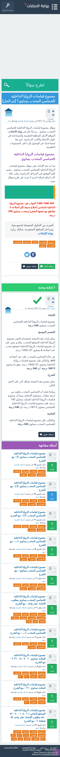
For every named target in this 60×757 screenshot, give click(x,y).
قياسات (43, 242)
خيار (35, 622)
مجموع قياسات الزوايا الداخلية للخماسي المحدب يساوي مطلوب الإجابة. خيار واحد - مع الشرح (28, 600)
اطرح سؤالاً (35, 85)
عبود (37, 467)
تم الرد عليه (51, 308)
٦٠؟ (26, 702)
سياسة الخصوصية (29, 748)
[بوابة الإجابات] (36, 5)
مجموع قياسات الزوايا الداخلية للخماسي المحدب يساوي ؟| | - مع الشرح (28, 486)
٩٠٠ (19, 735)
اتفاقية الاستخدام (11, 748)
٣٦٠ (20, 677)
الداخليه (17, 644)
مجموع (51, 242)
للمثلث (41, 677)
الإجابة (42, 622)
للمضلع (41, 735)
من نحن (43, 748)
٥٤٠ (42, 739)
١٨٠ (26, 677)
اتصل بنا (53, 748)
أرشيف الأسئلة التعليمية (32, 750)
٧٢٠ (13, 735)
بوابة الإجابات (45, 233)
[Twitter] (27, 254)
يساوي (42, 246)
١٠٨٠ (26, 735)
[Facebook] (33, 254)
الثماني (33, 735)
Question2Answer (50, 754)
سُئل (53, 121)
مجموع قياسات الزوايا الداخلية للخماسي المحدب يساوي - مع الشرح (30, 571)
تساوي (33, 677)
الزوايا (35, 242)
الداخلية (27, 242)
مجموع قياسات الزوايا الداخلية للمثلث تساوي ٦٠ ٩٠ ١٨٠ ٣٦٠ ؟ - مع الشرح (28, 659)
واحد (29, 622)
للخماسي (17, 242)
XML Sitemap (51, 750)
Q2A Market (53, 752)
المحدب (51, 246)
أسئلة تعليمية (23, 121)
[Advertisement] (30, 46)
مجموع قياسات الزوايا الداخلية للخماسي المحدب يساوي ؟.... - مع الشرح (28, 541)
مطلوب (15, 618)
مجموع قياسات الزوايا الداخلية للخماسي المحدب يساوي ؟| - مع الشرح (29, 457)
